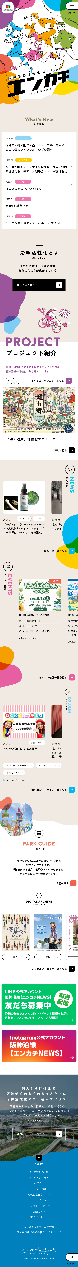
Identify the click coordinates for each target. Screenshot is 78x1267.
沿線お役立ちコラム (39, 1194)
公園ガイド (39, 1211)
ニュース (39, 518)
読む (15, 957)
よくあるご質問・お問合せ (37, 1115)
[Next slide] (16, 381)
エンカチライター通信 (17, 765)
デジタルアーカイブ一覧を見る (49, 969)
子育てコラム (37, 742)
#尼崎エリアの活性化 (29, 638)
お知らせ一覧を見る (55, 551)
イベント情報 (39, 1189)
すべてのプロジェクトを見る (47, 380)
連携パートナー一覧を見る (32, 1134)
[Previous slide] (9, 381)
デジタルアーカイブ (39, 1206)
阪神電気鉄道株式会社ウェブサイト (37, 1232)
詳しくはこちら (26, 285)
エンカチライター (39, 1200)
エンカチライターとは (17, 780)
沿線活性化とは (39, 1172)
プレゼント (24, 518)
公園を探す (62, 883)
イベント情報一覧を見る (53, 677)
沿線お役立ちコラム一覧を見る (49, 789)
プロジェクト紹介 (39, 1177)
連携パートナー (39, 1217)
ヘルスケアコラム (48, 765)
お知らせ (39, 1183)
